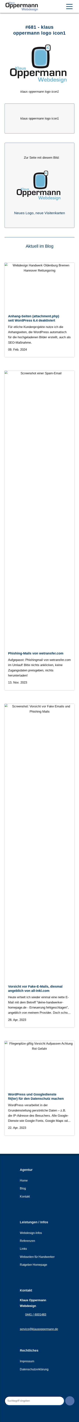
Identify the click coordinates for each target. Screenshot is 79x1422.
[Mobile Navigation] (69, 6)
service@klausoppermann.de (39, 1329)
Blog (23, 1188)
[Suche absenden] (69, 1400)
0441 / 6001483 (35, 1314)
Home (24, 1180)
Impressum (27, 1361)
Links (23, 1248)
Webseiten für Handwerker (37, 1256)
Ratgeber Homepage (33, 1264)
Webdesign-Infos (31, 1232)
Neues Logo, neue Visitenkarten (39, 213)
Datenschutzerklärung (34, 1369)
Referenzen (27, 1240)
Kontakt (25, 1196)
